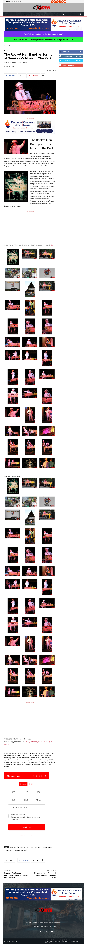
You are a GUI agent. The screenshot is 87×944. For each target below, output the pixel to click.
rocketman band (47, 847)
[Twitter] (41, 931)
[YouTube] (52, 931)
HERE (51, 245)
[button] (80, 14)
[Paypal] (57, 1)
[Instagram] (54, 1)
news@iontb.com (48, 926)
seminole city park (20, 850)
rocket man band (36, 847)
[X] (62, 1)
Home (6, 46)
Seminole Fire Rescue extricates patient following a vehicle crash (16, 875)
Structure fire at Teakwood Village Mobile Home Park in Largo (45, 875)
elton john (13, 847)
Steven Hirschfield (11, 66)
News (11, 46)
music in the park (23, 847)
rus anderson (9, 850)
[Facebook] (52, 1)
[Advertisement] (30, 227)
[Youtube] (65, 1)
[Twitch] (60, 1)
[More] (43, 75)
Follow (78, 56)
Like (80, 52)
